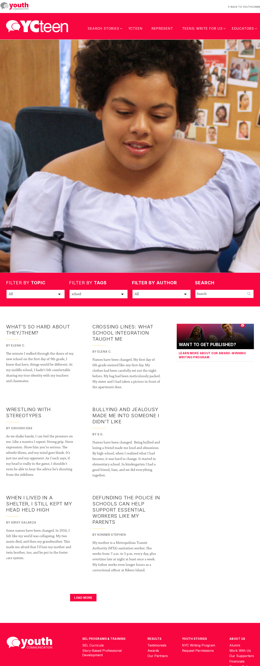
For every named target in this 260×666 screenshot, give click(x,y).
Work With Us (240, 651)
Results (154, 638)
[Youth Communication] (14, 6)
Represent (162, 28)
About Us (237, 638)
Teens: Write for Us (202, 28)
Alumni (234, 645)
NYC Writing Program (198, 645)
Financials (237, 661)
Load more (83, 597)
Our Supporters (241, 656)
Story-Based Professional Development (102, 653)
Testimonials (156, 645)
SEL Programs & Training (104, 638)
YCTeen (135, 28)
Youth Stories (194, 638)
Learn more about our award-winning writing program (212, 355)
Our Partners (157, 656)
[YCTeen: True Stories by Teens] (37, 25)
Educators (243, 28)
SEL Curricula (93, 645)
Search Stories (103, 28)
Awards (153, 651)
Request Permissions (198, 651)
